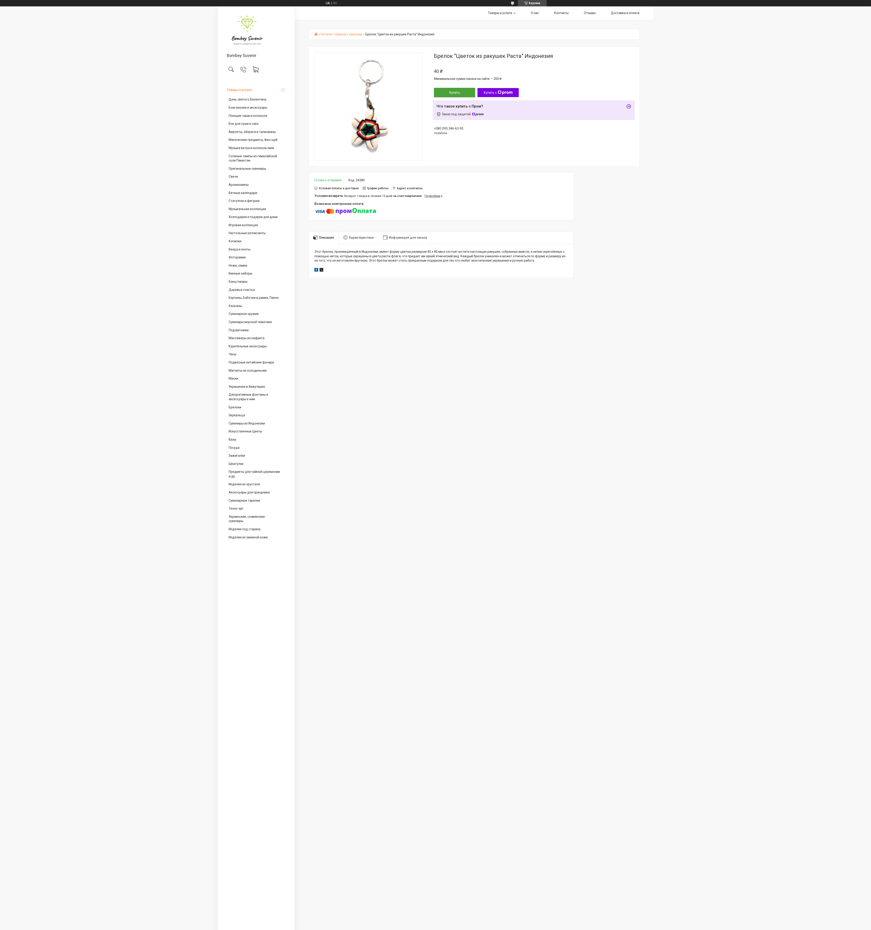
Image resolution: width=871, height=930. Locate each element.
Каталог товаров (333, 34)
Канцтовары (238, 281)
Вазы (232, 439)
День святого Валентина (247, 99)
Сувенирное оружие (244, 314)
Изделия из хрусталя (244, 484)
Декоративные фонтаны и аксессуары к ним (248, 397)
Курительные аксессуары (248, 346)
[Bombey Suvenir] (256, 30)
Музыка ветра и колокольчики (251, 148)
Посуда (234, 447)
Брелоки (235, 407)
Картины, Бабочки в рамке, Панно (254, 297)
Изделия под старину (245, 529)
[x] (321, 270)
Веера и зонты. (240, 249)
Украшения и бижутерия (247, 386)
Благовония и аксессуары (248, 107)
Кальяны (235, 306)
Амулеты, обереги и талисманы (252, 132)
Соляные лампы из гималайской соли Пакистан (253, 158)
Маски (233, 378)
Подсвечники (239, 330)
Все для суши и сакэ (244, 123)
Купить (454, 92)
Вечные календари (243, 193)
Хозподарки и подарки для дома (253, 217)
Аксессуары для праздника (249, 492)
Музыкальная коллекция (247, 209)
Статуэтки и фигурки (244, 201)
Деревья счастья (242, 290)
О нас (535, 13)
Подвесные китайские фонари (251, 362)
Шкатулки (236, 464)
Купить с (490, 92)
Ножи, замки (238, 265)
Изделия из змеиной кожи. (248, 537)
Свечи (233, 176)
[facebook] (316, 270)
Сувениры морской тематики (250, 322)
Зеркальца (237, 415)
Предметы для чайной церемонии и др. (254, 474)
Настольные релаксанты (247, 233)
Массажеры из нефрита (246, 338)
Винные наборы (240, 273)
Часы (232, 354)
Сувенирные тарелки (244, 500)
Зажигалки (237, 455)
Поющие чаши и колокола (248, 116)
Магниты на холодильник (248, 370)
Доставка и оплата (625, 13)
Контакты (561, 13)
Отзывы (590, 13)
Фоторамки (237, 257)
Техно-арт (236, 508)
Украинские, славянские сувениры (247, 519)
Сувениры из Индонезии (247, 423)
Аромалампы (239, 184)
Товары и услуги (239, 90)
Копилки (235, 241)
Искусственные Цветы (245, 431)
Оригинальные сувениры (247, 168)
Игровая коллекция (243, 225)
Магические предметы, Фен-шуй (253, 140)
